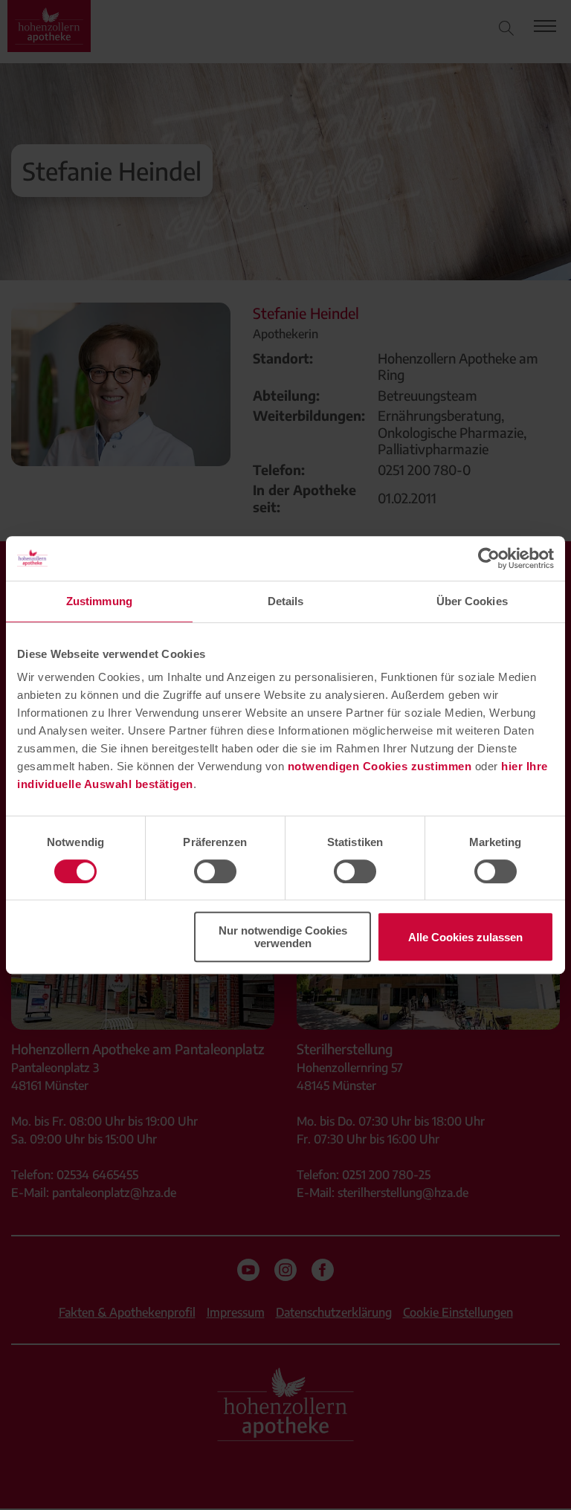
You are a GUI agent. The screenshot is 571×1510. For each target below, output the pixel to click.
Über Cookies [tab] (472, 601)
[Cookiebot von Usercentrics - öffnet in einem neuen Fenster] (489, 558)
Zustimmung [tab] (99, 601)
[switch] (215, 871)
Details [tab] (286, 601)
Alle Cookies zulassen (465, 937)
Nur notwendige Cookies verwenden (283, 936)
